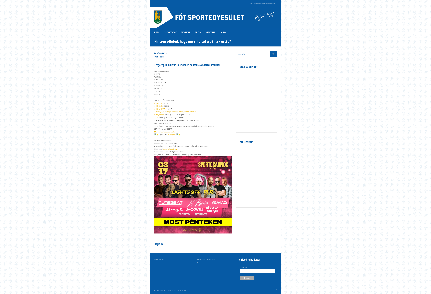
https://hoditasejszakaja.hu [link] (164, 132)
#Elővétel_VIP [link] (159, 109)
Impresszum (159, 259)
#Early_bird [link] (158, 103)
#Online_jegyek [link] (160, 112)
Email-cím (243, 267)
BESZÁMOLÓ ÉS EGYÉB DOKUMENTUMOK (264, 3)
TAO (251, 3)
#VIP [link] (156, 117)
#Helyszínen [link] (159, 114)
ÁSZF (198, 262)
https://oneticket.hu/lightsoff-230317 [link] (181, 112)
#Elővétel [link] (158, 106)
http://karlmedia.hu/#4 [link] (170, 149)
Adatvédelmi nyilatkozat (206, 259)
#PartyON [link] (172, 134)
